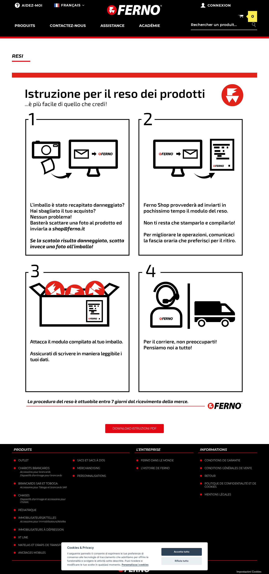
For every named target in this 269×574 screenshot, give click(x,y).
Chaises (24, 495)
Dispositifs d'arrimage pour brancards (41, 475)
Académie (149, 25)
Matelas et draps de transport (42, 545)
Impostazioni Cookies (249, 571)
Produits (25, 25)
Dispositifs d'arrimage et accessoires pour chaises (43, 500)
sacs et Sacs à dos (91, 460)
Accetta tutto (181, 551)
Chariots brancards (34, 468)
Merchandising (88, 468)
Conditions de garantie (222, 460)
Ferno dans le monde (157, 460)
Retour (210, 476)
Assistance (112, 25)
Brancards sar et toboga (38, 483)
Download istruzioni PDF (134, 428)
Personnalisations (91, 476)
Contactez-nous (68, 25)
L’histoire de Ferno (155, 468)
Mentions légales (218, 494)
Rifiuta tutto (181, 560)
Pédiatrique (27, 510)
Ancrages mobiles (32, 552)
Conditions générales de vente (228, 468)
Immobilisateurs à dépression (41, 529)
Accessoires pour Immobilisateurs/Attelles (43, 521)
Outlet (23, 460)
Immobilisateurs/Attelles (37, 517)
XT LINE (23, 537)
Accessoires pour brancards (35, 472)
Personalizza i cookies (135, 564)
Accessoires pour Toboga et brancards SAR (43, 487)
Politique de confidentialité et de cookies (230, 485)
